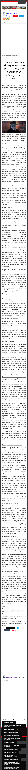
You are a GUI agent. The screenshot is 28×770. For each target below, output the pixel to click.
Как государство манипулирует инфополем (12, 746)
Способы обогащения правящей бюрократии (12, 726)
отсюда (7, 606)
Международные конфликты (11, 735)
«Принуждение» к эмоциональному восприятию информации (13, 768)
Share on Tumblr (7, 630)
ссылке (4, 625)
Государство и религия (10, 752)
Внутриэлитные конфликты (11, 732)
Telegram (21, 15)
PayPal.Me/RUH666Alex (17, 611)
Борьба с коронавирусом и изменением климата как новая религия (12, 763)
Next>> (24, 719)
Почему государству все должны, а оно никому (13, 739)
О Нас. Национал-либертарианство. (13, 10)
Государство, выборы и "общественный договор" (10, 756)
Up (14, 719)
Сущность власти (8, 722)
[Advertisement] (14, 40)
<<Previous (4, 719)
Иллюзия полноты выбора (11, 749)
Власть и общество (9, 729)
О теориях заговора (9, 742)
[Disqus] (14, 652)
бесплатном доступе (9, 618)
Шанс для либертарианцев (11, 759)
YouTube (15, 15)
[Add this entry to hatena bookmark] (18, 628)
